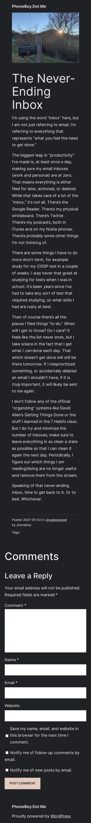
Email (11, 682)
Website (12, 705)
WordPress (61, 816)
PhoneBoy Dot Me (29, 6)
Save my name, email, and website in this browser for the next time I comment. (44, 735)
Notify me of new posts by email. (41, 770)
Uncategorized (56, 520)
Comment (15, 605)
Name (12, 659)
